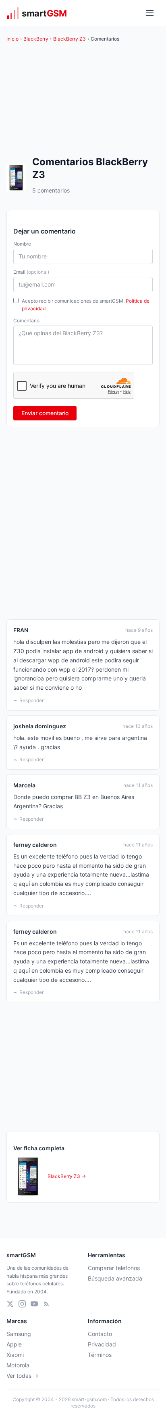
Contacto (100, 1333)
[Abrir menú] (150, 13)
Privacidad (102, 1344)
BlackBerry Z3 (69, 39)
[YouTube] (34, 1303)
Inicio (12, 39)
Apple (14, 1344)
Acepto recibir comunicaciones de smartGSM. (85, 305)
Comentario (26, 321)
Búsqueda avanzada (115, 1278)
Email (31, 272)
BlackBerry (35, 39)
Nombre (22, 244)
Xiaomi (15, 1354)
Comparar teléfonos (114, 1267)
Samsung (18, 1333)
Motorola (17, 1365)
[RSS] (46, 1303)
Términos (100, 1354)
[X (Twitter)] (10, 1303)
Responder (31, 700)
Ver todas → (22, 1375)
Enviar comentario (44, 413)
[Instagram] (22, 1303)
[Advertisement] (83, 523)
